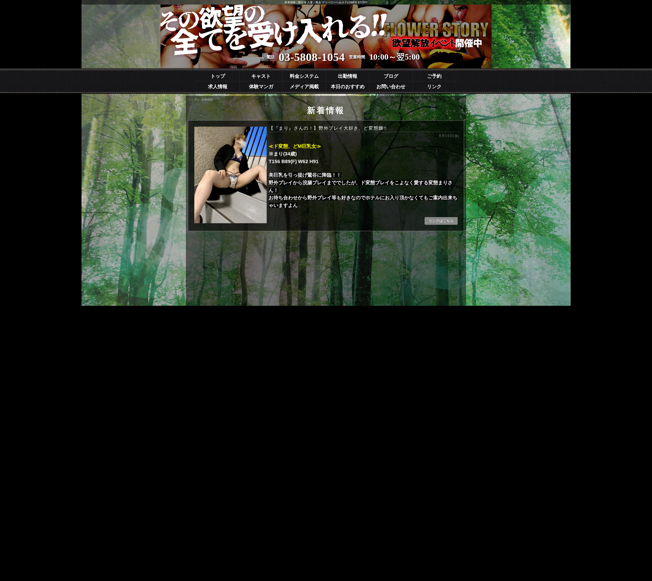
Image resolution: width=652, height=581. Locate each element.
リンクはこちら (441, 221)
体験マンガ (261, 86)
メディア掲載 (304, 86)
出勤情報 (347, 76)
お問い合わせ (390, 86)
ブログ (391, 76)
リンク (434, 86)
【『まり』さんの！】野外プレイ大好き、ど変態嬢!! (364, 132)
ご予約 (434, 76)
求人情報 (217, 86)
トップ (218, 76)
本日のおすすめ (348, 86)
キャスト (261, 76)
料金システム (304, 76)
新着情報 (207, 99)
